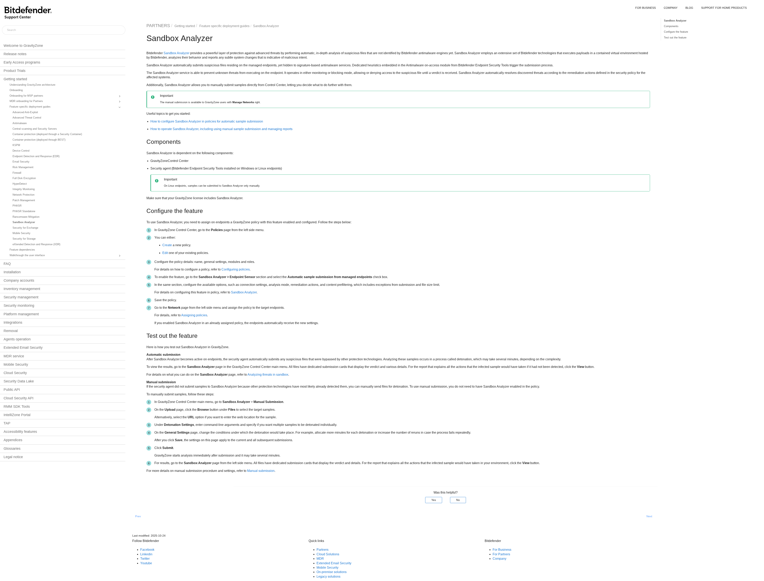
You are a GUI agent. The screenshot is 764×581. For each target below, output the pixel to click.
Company (499, 558)
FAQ (7, 264)
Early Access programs (22, 62)
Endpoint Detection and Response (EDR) (36, 156)
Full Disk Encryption (24, 178)
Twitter (145, 558)
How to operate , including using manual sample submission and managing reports (221, 129)
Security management (21, 297)
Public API (12, 390)
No (458, 500)
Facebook (147, 549)
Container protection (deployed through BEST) (39, 139)
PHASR (17, 205)
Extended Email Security (23, 348)
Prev (138, 516)
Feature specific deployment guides (30, 106)
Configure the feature (676, 31)
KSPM (16, 145)
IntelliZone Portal (17, 415)
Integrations (13, 322)
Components (671, 26)
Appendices (13, 440)
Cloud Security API (18, 398)
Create (167, 245)
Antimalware (20, 123)
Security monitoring (19, 306)
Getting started (15, 79)
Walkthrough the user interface (27, 255)
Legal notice (13, 457)
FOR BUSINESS (645, 7)
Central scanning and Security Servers (35, 128)
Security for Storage (24, 238)
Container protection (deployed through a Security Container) (47, 134)
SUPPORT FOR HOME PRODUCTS (724, 7)
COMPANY (670, 7)
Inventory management (22, 289)
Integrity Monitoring (24, 189)
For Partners (501, 554)
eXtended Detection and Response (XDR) (36, 244)
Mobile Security (21, 233)
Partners (322, 549)
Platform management (21, 314)
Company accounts (19, 280)
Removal (11, 331)
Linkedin (146, 554)
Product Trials (14, 71)
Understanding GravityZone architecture (32, 84)
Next (649, 516)
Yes (433, 500)
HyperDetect (20, 183)
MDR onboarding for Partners (26, 101)
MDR (320, 558)
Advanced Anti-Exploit (25, 112)
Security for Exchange (25, 227)
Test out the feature (675, 37)
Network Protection (23, 194)
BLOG (689, 7)
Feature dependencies (22, 249)
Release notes (15, 54)
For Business (502, 549)
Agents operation (17, 339)
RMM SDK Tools (17, 407)
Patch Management (24, 200)
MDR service (14, 356)
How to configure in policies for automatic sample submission (206, 121)
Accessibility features (20, 432)
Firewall (17, 172)
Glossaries (12, 449)
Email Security (21, 161)
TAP (7, 423)
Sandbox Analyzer (24, 222)
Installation (12, 272)
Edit (165, 253)
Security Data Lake (19, 381)
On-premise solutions (332, 572)
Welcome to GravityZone (23, 46)
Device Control (21, 150)
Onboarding (16, 90)
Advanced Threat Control (27, 117)
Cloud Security (15, 373)
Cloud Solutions (328, 554)
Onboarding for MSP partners (26, 95)
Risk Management (23, 167)
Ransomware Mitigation (26, 217)
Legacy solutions (328, 576)
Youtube (146, 563)
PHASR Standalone (24, 211)
